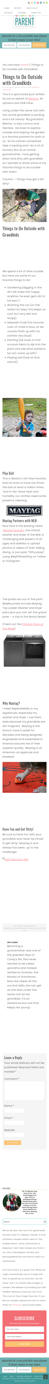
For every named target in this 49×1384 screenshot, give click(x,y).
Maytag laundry (13, 530)
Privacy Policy (40, 1376)
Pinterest (17, 1304)
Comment (12, 1079)
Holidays (8, 13)
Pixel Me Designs (28, 1381)
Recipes (18, 8)
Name (9, 1105)
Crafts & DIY (31, 8)
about (12, 1376)
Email (8, 1118)
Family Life (36, 13)
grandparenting (20, 928)
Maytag (34, 98)
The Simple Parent (24, 18)
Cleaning (22, 13)
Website (9, 1130)
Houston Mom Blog (24, 1376)
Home (6, 8)
